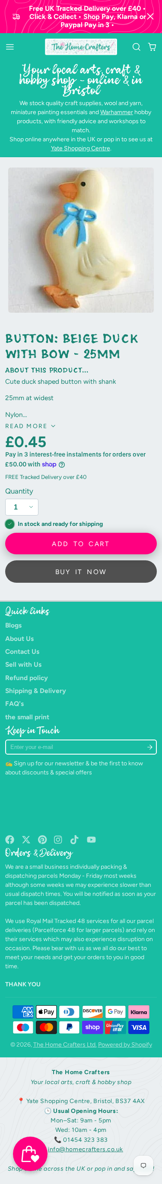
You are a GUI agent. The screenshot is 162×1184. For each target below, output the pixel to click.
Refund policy (26, 678)
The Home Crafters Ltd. (65, 1044)
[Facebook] (9, 839)
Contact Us (22, 651)
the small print (27, 717)
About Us (19, 638)
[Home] (81, 47)
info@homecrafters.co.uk (85, 1149)
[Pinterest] (42, 839)
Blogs (13, 625)
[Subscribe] (150, 747)
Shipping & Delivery (35, 691)
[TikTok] (74, 839)
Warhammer (116, 112)
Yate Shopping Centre (80, 148)
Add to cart (81, 544)
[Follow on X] (26, 839)
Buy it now (81, 572)
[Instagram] (58, 839)
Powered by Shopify (125, 1044)
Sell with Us (23, 664)
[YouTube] (91, 839)
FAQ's (14, 703)
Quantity (19, 491)
